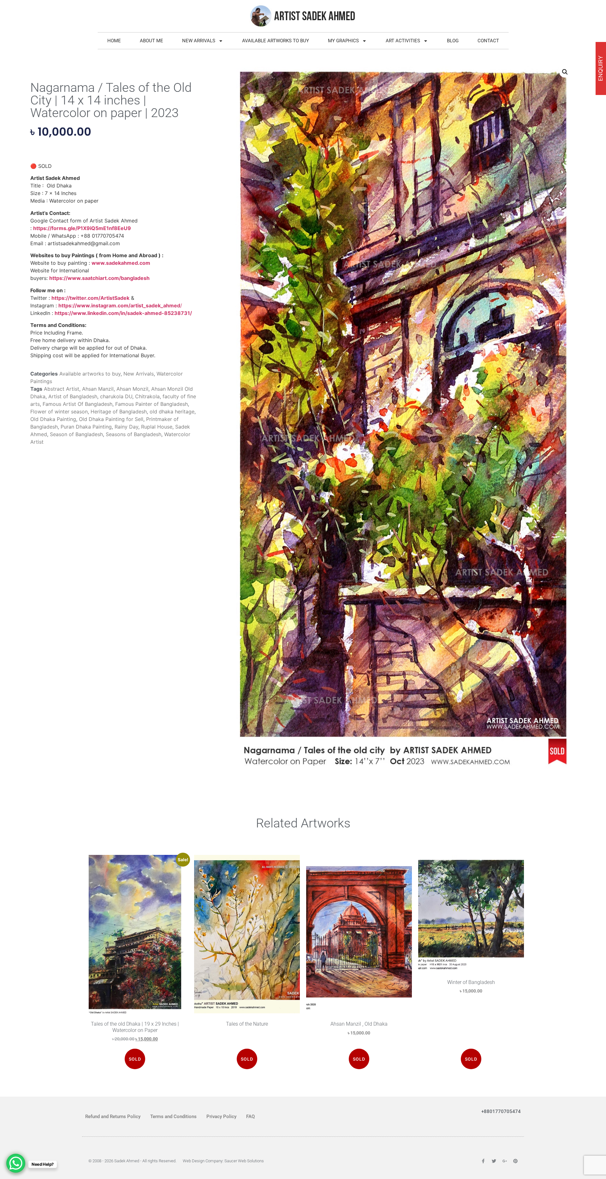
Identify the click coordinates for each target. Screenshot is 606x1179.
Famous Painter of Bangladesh (151, 404)
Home (114, 41)
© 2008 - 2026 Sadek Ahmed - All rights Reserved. (132, 1160)
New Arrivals (198, 41)
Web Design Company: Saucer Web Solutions (223, 1160)
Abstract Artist (61, 389)
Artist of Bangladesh (72, 396)
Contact (488, 41)
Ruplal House (156, 427)
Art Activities (403, 41)
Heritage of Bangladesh (119, 411)
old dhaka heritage (172, 411)
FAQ (250, 1116)
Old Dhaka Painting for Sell (111, 419)
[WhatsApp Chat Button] (15, 1163)
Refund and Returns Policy (112, 1116)
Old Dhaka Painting (53, 419)
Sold (359, 1059)
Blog (453, 41)
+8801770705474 (501, 1111)
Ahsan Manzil (98, 389)
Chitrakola (147, 396)
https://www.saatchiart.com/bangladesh (99, 278)
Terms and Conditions (173, 1116)
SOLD (135, 1059)
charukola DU (116, 396)
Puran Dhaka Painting (86, 427)
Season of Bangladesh (76, 434)
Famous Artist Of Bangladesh (77, 404)
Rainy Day (126, 427)
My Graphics (343, 41)
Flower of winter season (59, 411)
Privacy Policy (221, 1116)
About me (151, 41)
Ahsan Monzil (132, 389)
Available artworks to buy (275, 41)
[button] (565, 72)
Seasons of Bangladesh (133, 434)
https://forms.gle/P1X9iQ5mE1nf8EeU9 (82, 228)
